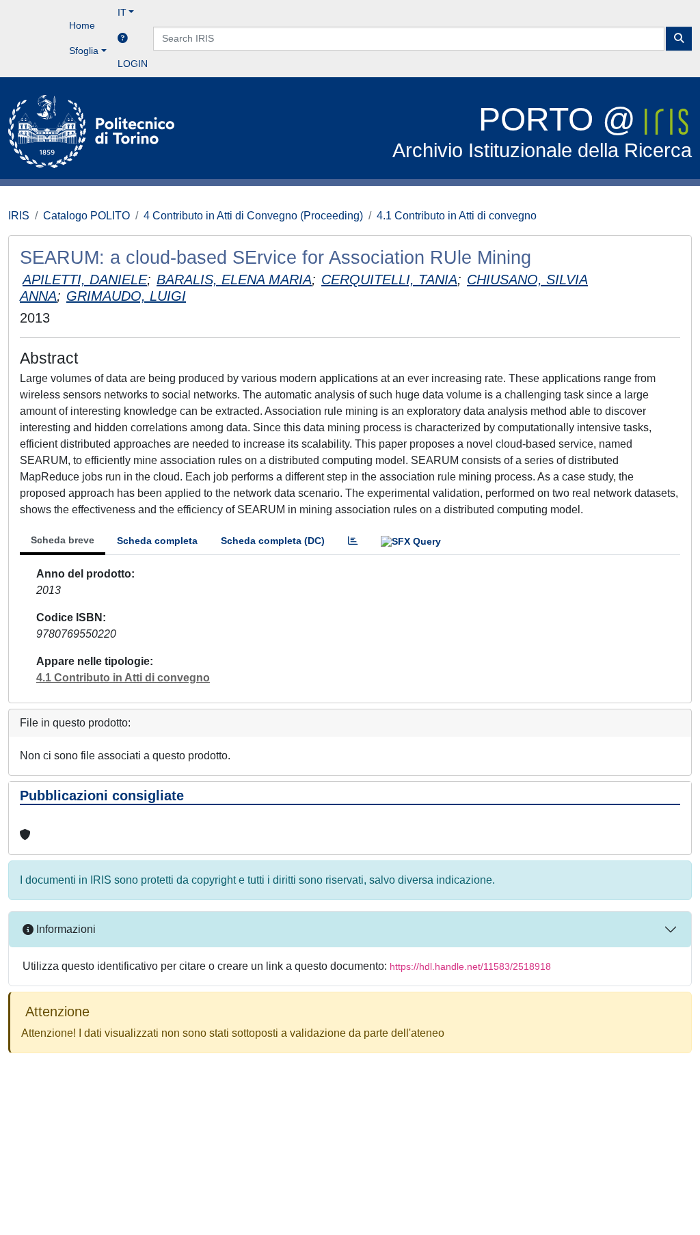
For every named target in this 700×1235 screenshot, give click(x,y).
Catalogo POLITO (86, 215)
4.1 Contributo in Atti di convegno (457, 215)
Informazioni (64, 929)
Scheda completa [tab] (157, 540)
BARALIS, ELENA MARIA (234, 279)
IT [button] (122, 12)
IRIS (18, 215)
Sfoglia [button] (83, 50)
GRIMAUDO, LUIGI (126, 295)
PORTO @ (542, 131)
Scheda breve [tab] (62, 539)
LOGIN (133, 63)
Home (82, 25)
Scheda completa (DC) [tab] (273, 540)
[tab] (352, 541)
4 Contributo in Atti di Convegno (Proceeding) (253, 215)
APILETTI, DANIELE (85, 279)
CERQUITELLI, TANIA (389, 279)
